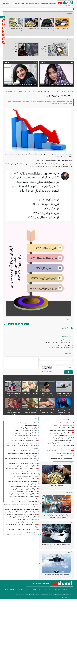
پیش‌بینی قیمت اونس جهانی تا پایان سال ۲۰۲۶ (56, 515)
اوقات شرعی (34, 590)
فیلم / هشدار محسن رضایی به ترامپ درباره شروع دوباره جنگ (21, 471)
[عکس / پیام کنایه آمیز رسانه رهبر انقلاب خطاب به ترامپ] (20, 75)
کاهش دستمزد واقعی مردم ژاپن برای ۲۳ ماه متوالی (58, 343)
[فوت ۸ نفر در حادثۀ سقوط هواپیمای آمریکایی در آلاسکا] (13, 386)
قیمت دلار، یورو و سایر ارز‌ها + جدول (16, 29)
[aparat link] (4, 35)
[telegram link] (4, 21)
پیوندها (55, 590)
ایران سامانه (61, 597)
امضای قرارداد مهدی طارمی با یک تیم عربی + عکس (24, 522)
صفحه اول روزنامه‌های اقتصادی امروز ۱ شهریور (60, 430)
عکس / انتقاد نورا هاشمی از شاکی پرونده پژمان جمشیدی (22, 463)
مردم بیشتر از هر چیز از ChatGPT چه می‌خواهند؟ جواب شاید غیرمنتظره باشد (56, 575)
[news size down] (41, 91)
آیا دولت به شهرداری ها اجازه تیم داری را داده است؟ (24, 474)
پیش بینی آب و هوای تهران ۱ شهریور (63, 425)
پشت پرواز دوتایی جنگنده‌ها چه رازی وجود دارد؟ (25, 451)
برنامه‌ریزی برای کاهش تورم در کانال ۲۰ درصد (59, 348)
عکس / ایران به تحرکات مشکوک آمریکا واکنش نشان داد (23, 494)
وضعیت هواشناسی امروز (66, 423)
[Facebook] (12, 324)
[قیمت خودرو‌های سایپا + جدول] (62, 22)
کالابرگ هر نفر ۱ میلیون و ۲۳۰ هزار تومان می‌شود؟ (59, 443)
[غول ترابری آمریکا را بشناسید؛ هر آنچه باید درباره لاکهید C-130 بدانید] (64, 386)
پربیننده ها (47, 419)
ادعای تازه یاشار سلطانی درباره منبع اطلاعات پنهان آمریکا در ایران (21, 512)
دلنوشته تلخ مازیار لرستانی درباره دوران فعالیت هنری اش (22, 481)
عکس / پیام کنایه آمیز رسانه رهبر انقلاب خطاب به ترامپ (22, 84)
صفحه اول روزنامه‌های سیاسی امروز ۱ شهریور (61, 433)
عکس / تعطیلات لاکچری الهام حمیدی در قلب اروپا (24, 491)
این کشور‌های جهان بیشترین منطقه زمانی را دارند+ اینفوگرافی (21, 535)
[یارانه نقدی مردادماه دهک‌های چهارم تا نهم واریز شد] (47, 403)
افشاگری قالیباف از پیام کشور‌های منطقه (62, 438)
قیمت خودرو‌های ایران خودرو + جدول (47, 29)
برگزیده (59, 91)
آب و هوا (40, 590)
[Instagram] (19, 324)
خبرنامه (60, 590)
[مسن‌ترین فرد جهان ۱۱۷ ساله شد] (30, 386)
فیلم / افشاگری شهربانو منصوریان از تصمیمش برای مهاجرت (57, 84)
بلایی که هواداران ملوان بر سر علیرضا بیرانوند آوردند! (24, 486)
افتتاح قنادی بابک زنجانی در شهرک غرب (62, 446)
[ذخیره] (39, 91)
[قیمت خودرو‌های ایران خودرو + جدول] (46, 22)
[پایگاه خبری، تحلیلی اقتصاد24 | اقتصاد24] (62, 4)
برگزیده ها (66, 419)
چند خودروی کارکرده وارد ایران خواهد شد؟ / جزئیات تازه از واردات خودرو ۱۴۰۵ (56, 546)
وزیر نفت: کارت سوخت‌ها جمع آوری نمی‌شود (59, 9)
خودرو (26, 3)
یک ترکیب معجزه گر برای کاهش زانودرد (27, 438)
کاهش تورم (65, 328)
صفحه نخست (52, 3)
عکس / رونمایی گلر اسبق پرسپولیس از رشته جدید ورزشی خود (21, 469)
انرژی (15, 3)
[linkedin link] (4, 39)
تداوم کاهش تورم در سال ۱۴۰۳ (63, 345)
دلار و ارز (36, 3)
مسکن (22, 3)
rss (22, 590)
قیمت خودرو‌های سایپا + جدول (62, 28)
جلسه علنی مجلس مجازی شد (64, 453)
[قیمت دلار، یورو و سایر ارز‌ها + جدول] (16, 22)
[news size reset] (45, 91)
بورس (18, 3)
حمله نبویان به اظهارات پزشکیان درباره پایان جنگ (59, 451)
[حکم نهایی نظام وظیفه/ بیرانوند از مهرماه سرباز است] (47, 386)
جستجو (50, 590)
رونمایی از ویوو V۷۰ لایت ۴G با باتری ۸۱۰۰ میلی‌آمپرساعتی (22, 443)
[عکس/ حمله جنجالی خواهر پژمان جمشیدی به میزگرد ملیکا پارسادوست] (13, 403)
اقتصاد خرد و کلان (43, 3)
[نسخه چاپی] (33, 91)
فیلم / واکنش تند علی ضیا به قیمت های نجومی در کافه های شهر (21, 509)
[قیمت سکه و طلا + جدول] (31, 22)
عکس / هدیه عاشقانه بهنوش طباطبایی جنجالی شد (24, 441)
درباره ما (71, 590)
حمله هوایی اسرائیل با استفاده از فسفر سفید (61, 448)
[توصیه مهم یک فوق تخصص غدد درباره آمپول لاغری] (30, 403)
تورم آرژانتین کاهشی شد (65, 340)
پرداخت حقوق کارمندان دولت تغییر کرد (62, 456)
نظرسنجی (27, 590)
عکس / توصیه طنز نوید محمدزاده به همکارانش (25, 489)
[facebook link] (4, 28)
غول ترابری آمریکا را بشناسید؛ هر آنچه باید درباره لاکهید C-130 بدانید (64, 395)
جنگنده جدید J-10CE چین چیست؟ (63, 440)
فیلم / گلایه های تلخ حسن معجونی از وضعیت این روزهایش (22, 514)
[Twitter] (9, 324)
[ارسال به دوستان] (36, 91)
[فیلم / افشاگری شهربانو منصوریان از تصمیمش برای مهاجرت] (56, 75)
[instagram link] (4, 24)
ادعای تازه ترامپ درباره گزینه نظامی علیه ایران (60, 458)
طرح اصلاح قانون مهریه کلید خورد (63, 435)
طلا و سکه (31, 3)
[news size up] (48, 91)
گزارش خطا (22, 324)
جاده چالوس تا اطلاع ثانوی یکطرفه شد (27, 519)
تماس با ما (65, 590)
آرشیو (45, 590)
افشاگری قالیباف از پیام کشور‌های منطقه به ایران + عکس (23, 517)
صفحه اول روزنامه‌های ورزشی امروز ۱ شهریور (61, 428)
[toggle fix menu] (2, 17)
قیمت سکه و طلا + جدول (32, 28)
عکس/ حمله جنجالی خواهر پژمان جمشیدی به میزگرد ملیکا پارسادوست (13, 412)
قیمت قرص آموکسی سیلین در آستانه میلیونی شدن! (24, 502)
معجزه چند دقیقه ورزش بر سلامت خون (27, 423)
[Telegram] (16, 324)
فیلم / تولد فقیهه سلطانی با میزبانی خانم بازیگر (25, 476)
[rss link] (4, 42)
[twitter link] (4, 31)
